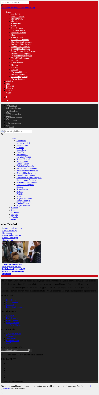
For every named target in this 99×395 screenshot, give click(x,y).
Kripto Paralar (17, 63)
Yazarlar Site (11, 336)
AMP (8, 343)
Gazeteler (15, 21)
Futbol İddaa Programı (20, 49)
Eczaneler (13, 120)
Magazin (9, 88)
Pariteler (14, 67)
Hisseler (14, 65)
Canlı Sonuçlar (17, 37)
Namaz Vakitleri (17, 16)
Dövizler (14, 60)
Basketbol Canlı (12, 341)
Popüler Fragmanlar (19, 77)
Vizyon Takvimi (17, 79)
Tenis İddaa (11, 338)
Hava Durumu (17, 19)
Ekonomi (10, 86)
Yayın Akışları (15, 114)
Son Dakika (16, 14)
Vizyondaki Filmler (19, 72)
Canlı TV (15, 26)
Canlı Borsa (16, 23)
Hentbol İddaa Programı (21, 53)
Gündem (9, 81)
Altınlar (14, 70)
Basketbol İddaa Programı (21, 44)
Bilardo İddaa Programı (20, 46)
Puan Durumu (17, 28)
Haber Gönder (17, 35)
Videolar (9, 90)
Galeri (8, 93)
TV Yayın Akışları (18, 30)
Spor (8, 83)
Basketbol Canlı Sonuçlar (21, 42)
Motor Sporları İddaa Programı (23, 51)
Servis (8, 12)
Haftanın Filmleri (18, 74)
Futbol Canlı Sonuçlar (20, 40)
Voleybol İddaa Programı (21, 56)
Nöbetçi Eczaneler (18, 33)
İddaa (11, 126)
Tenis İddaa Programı (20, 58)
